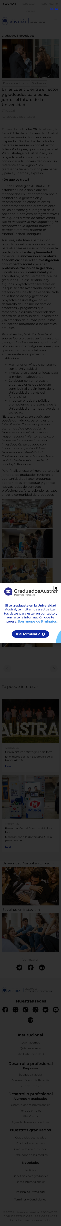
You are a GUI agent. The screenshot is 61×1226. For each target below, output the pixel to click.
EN (52, 8)
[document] (30, 613)
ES (56, 8)
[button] (56, 588)
